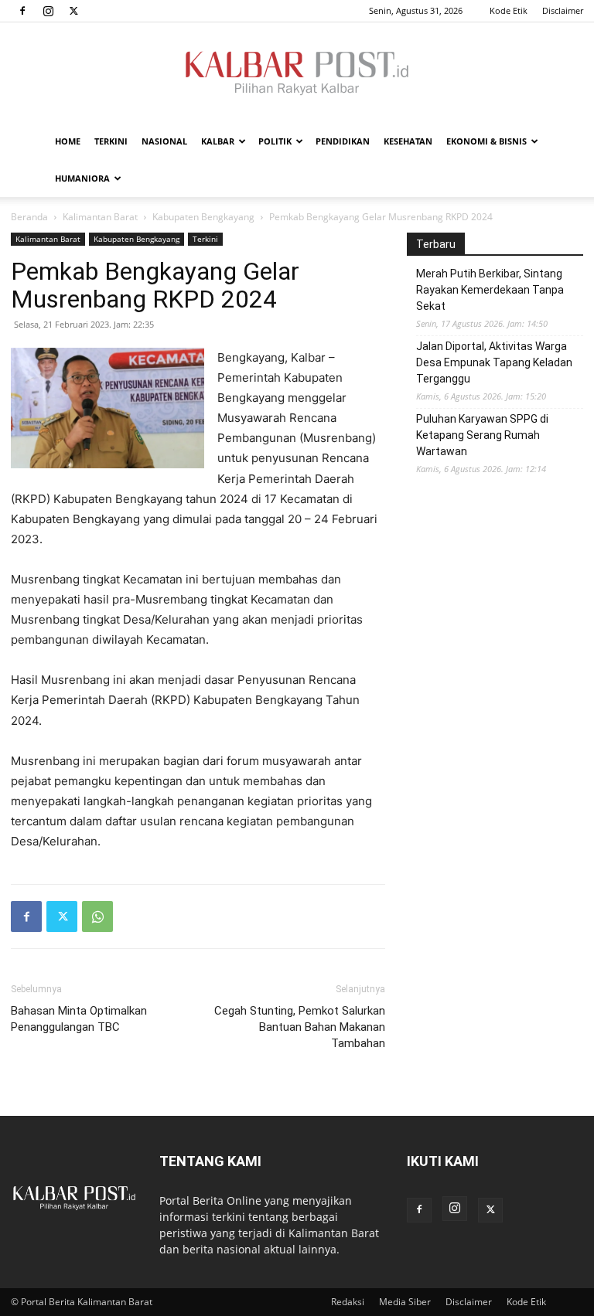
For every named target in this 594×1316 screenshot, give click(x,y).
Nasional (164, 141)
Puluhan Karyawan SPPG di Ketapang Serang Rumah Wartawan (482, 435)
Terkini (111, 141)
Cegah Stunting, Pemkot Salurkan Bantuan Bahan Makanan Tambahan (299, 1027)
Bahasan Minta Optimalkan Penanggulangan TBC (80, 1019)
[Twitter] (73, 11)
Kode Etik (508, 10)
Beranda (29, 216)
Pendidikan (343, 141)
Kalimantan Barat (100, 216)
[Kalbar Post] (297, 73)
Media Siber (405, 1301)
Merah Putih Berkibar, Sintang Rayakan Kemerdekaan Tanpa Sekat (490, 289)
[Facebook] (22, 11)
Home (67, 141)
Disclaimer (562, 10)
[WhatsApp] (97, 916)
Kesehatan (408, 141)
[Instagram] (48, 11)
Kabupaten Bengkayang (203, 216)
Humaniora (82, 178)
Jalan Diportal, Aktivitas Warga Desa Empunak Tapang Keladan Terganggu (494, 362)
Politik (275, 141)
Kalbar (217, 141)
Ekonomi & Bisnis (486, 141)
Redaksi (347, 1301)
